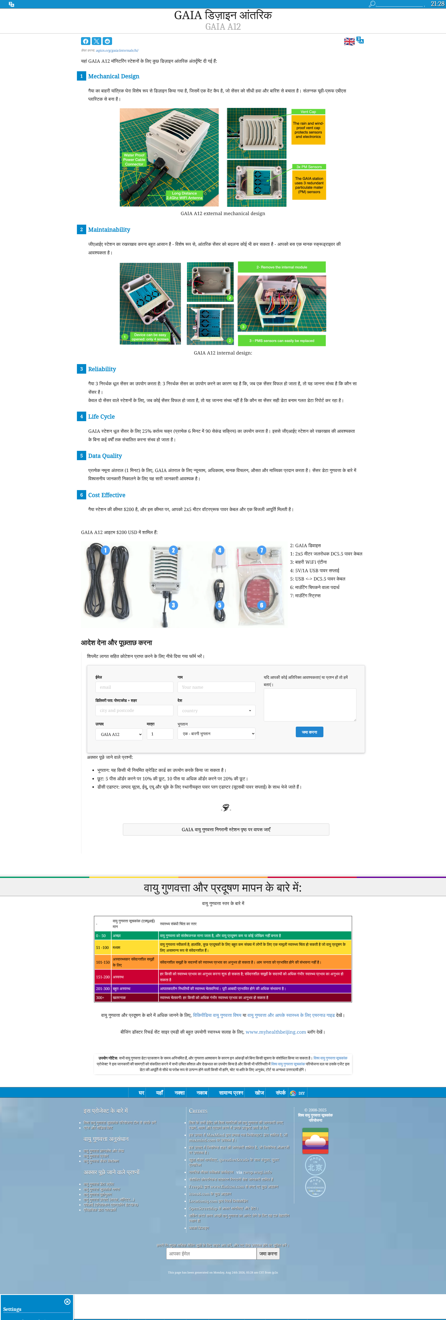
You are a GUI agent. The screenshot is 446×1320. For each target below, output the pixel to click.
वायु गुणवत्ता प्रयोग (96, 1155)
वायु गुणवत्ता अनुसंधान (106, 1139)
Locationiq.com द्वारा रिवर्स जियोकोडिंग (218, 1201)
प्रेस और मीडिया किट (98, 1127)
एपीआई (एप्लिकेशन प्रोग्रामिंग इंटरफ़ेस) (111, 1204)
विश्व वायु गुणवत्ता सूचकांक (330, 1058)
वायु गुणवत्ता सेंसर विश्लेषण (101, 1161)
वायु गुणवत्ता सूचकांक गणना (102, 1189)
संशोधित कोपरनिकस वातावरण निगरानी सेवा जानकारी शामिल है (231, 1179)
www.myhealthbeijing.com (276, 1032)
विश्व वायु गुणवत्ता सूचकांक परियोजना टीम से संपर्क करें (120, 1122)
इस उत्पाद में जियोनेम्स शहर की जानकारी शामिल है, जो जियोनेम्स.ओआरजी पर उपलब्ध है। (239, 1150)
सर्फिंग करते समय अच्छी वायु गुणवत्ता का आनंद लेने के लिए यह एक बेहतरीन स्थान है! (239, 1218)
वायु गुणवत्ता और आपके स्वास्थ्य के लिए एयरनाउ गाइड (291, 1015)
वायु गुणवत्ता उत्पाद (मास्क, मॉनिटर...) (109, 1199)
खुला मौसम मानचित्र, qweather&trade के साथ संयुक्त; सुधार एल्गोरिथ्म (234, 1162)
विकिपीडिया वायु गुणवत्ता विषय (217, 1015)
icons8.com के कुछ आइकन (210, 1193)
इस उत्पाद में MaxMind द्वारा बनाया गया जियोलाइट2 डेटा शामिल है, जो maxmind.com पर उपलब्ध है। (238, 1137)
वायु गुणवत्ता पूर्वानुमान (98, 1194)
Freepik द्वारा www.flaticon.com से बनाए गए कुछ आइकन (233, 1186)
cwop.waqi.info (257, 1172)
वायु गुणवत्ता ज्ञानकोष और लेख (104, 1150)
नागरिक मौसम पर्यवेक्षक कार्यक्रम (211, 1172)
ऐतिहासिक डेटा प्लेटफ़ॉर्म (100, 1209)
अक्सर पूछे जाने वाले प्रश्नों (111, 1172)
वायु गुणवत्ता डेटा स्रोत (99, 1184)
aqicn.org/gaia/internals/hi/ (117, 50)
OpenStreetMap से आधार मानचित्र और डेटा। (224, 1208)
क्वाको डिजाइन (199, 1227)
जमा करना (268, 1253)
